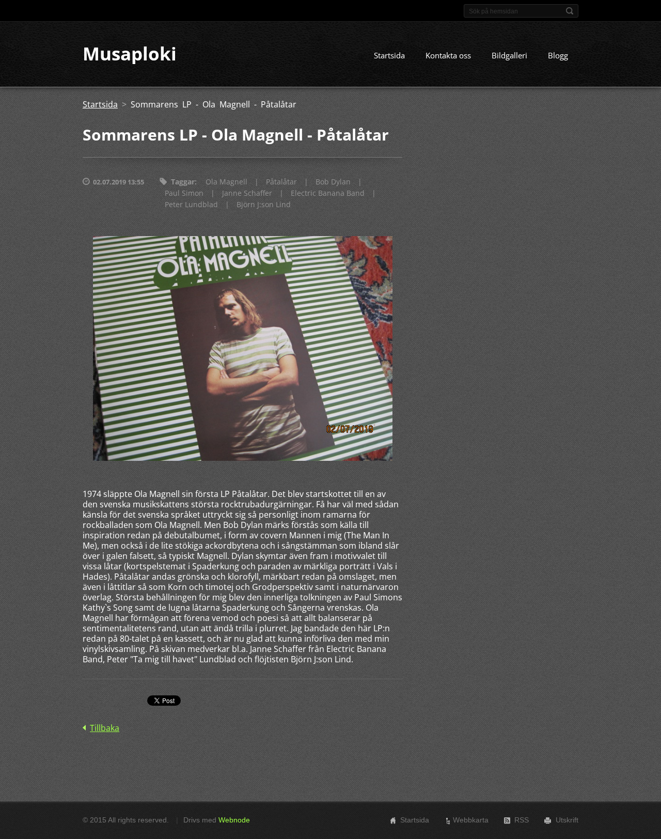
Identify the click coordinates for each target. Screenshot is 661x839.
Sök (569, 11)
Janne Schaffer (247, 193)
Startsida (389, 55)
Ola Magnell (226, 182)
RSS (521, 820)
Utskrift (567, 820)
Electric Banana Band (328, 193)
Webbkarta (471, 820)
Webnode (234, 820)
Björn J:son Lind (264, 204)
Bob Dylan (333, 182)
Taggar (183, 182)
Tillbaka (104, 728)
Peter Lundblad (191, 204)
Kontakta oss (448, 55)
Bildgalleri (509, 55)
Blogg (558, 55)
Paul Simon (184, 193)
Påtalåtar (281, 182)
